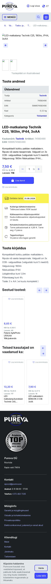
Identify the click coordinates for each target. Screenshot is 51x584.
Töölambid (42, 116)
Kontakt (7, 547)
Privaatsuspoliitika (12, 520)
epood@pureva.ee (13, 484)
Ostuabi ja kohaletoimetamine (17, 515)
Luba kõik (41, 576)
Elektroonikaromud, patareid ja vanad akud (23, 525)
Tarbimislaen (10, 556)
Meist (6, 542)
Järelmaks (8, 551)
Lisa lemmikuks (11, 187)
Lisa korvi (20, 180)
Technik (43, 95)
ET (47, 6)
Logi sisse (35, 6)
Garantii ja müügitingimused (16, 510)
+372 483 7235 (19, 494)
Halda (41, 568)
